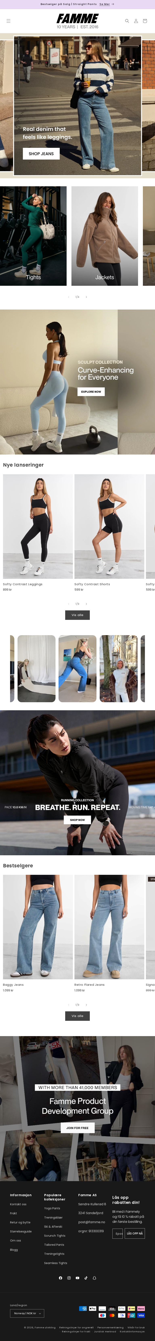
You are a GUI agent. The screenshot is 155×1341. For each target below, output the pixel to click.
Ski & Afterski (53, 1227)
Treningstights (54, 1254)
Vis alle (78, 615)
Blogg (14, 1250)
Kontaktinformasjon (132, 1331)
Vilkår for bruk (136, 1327)
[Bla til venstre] (68, 297)
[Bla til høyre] (86, 297)
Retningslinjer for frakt (76, 1331)
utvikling (50, 1327)
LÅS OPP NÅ (135, 1233)
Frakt (13, 1213)
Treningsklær (53, 1218)
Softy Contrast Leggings (23, 584)
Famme (39, 1327)
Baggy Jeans (13, 985)
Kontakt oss (18, 1204)
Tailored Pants (54, 1245)
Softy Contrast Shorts (92, 584)
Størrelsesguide (21, 1231)
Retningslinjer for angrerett (76, 1327)
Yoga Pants (52, 1208)
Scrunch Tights (54, 1236)
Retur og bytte (20, 1222)
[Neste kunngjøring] (147, 4)
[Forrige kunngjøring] (7, 4)
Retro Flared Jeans (89, 985)
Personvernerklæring (110, 1327)
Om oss (15, 1240)
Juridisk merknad (105, 1331)
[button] (8, 21)
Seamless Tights (55, 1263)
